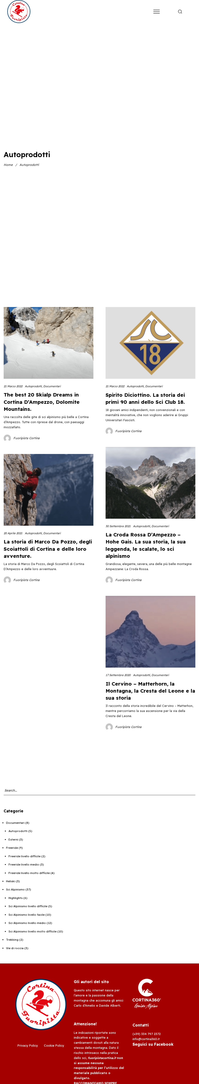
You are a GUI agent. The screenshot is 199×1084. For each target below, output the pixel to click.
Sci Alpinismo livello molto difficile (32, 931)
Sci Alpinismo (15, 889)
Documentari (52, 386)
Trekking (12, 939)
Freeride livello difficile (24, 856)
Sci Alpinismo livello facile (26, 914)
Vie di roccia (15, 948)
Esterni (13, 839)
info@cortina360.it (146, 1039)
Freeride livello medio (23, 864)
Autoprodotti (33, 386)
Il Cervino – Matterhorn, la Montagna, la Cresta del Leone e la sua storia (150, 690)
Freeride (12, 847)
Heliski (10, 881)
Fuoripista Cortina (26, 438)
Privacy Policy (27, 1045)
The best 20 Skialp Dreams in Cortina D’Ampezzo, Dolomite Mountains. (42, 401)
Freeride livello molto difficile (29, 873)
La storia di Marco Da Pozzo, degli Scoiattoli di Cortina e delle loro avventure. (48, 548)
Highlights (15, 898)
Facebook (164, 1044)
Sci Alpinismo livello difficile (27, 906)
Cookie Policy (54, 1045)
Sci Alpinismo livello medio (27, 923)
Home (8, 165)
